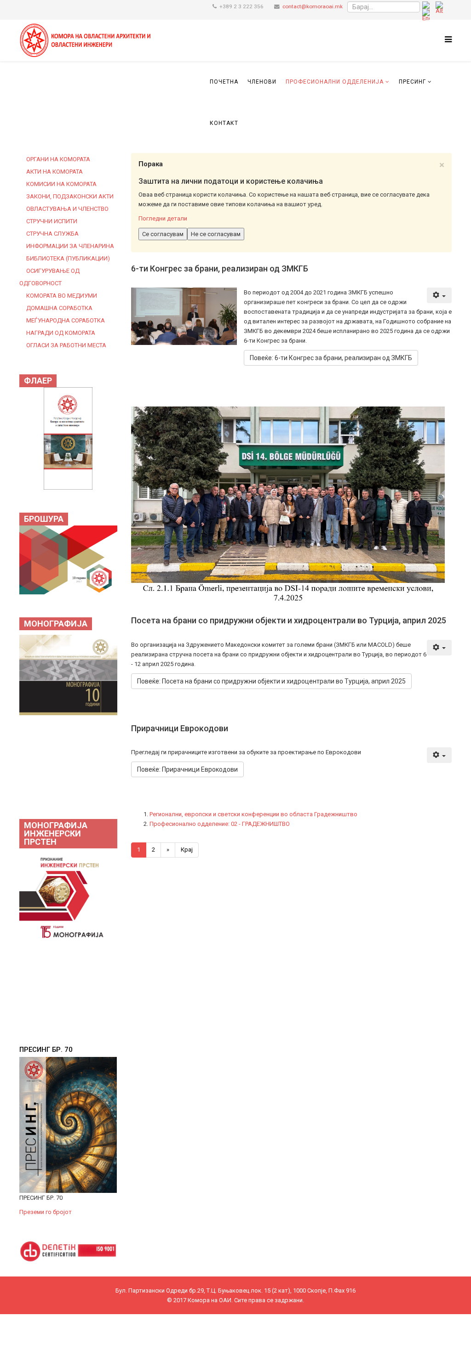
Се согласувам (163, 234)
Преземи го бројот (45, 1212)
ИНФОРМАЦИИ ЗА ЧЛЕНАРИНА (70, 246)
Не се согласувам (216, 234)
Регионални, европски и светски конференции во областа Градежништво (253, 814)
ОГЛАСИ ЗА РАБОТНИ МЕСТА (66, 345)
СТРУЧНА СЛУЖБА (52, 233)
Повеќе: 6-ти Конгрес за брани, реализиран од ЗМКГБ (331, 357)
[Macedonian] (426, 6)
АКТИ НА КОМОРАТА (54, 171)
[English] (426, 14)
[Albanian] (439, 6)
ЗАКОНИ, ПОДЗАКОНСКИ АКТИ (70, 196)
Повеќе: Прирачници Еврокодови (187, 769)
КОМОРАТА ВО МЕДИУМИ (61, 295)
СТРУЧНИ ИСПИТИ (51, 221)
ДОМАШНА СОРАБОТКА (59, 308)
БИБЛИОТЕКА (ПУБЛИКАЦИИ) (68, 258)
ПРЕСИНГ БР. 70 (46, 1049)
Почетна (224, 82)
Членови (261, 82)
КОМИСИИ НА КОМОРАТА (61, 184)
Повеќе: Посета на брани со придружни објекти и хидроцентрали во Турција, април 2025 (271, 681)
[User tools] (439, 295)
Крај (187, 849)
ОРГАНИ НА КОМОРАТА (58, 159)
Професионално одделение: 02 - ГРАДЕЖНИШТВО (219, 823)
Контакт (224, 123)
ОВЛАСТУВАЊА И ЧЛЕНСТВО (67, 208)
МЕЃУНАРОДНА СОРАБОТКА (65, 320)
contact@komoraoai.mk (312, 6)
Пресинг (412, 82)
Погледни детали (162, 218)
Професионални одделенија (335, 82)
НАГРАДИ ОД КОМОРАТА (60, 332)
